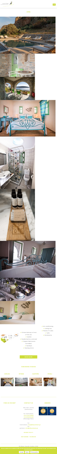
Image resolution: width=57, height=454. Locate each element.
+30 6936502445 (29, 417)
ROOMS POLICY (28, 432)
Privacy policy (34, 452)
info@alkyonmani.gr (31, 428)
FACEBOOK (32, 436)
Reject (27, 452)
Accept (21, 452)
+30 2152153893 (29, 415)
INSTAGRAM (24, 436)
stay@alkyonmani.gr (34, 424)
